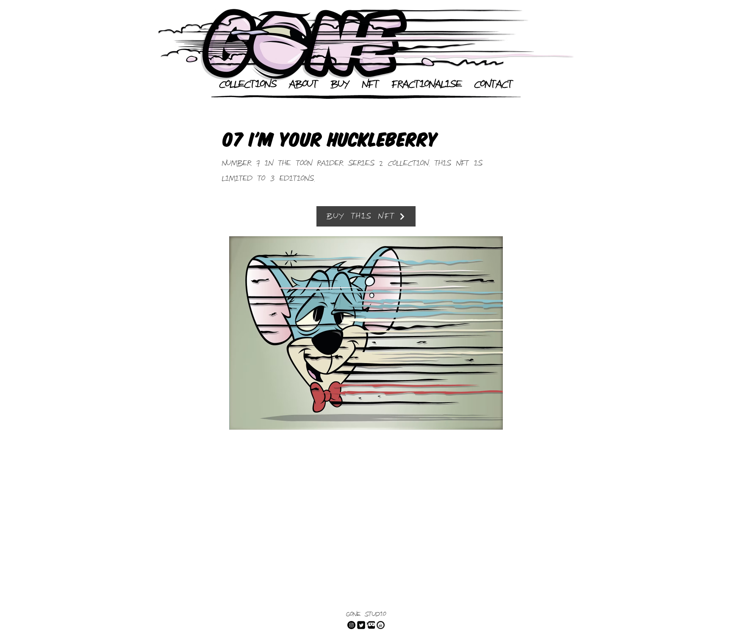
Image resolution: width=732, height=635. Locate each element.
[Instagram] (351, 625)
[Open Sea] (381, 625)
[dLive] (371, 625)
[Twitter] (361, 625)
